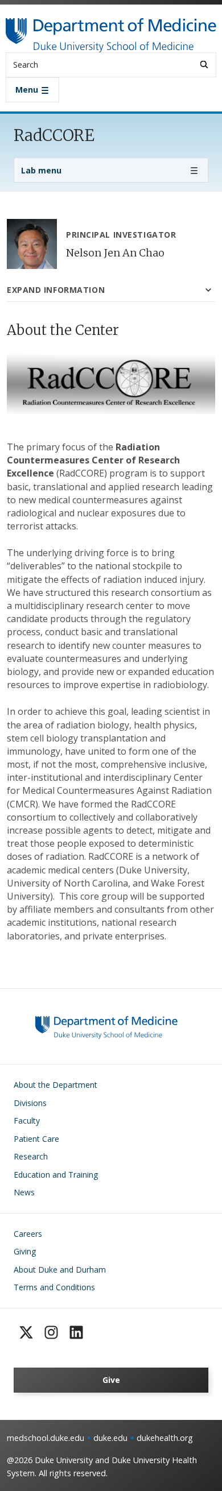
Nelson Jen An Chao (115, 252)
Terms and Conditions (54, 1287)
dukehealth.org (165, 1437)
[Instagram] (51, 1332)
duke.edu (110, 1437)
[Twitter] (26, 1332)
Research (31, 1156)
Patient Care (36, 1138)
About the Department (55, 1084)
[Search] (204, 64)
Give (111, 1379)
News (24, 1192)
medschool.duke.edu (45, 1437)
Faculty (27, 1120)
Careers (28, 1233)
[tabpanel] (111, 631)
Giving (25, 1251)
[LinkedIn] (76, 1332)
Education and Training (56, 1174)
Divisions (30, 1102)
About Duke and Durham (60, 1269)
